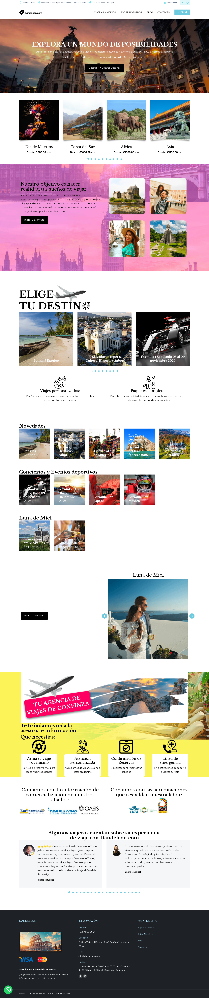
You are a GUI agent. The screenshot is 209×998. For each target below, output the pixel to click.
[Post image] (46, 339)
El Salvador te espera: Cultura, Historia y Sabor (68, 447)
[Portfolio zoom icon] (42, 354)
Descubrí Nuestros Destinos (104, 67)
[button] (88, 159)
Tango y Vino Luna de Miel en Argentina (68, 543)
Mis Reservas (172, 3)
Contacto (142, 947)
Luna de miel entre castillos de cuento (34, 543)
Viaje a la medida (146, 927)
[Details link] (50, 354)
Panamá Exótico (46, 360)
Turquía (170, 147)
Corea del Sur (39, 147)
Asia (126, 147)
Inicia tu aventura (34, 219)
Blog (140, 940)
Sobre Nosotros (145, 934)
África (82, 147)
